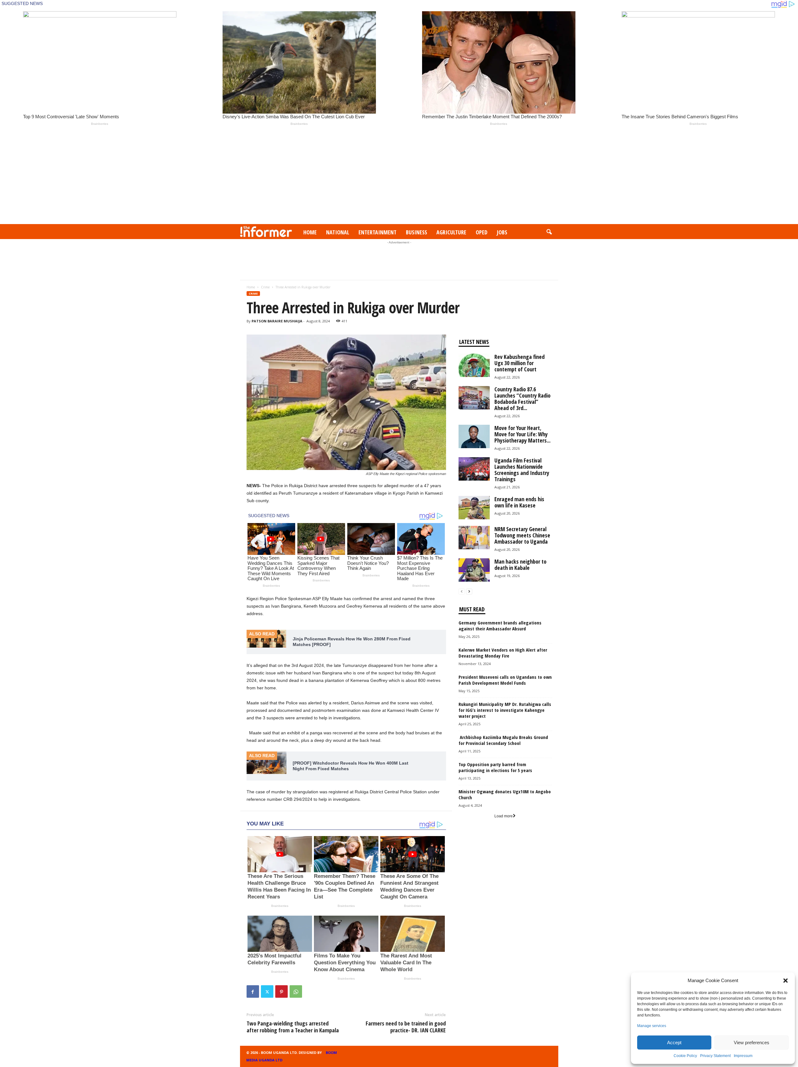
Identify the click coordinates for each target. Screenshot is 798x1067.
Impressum (743, 1056)
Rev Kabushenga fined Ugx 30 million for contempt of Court (519, 363)
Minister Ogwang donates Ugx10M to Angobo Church (505, 794)
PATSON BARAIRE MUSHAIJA (277, 321)
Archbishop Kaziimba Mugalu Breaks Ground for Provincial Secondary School (503, 740)
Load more (503, 816)
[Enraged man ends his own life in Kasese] (474, 507)
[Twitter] (267, 991)
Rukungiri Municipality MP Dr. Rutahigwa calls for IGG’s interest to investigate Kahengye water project (505, 710)
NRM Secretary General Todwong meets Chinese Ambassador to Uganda (522, 535)
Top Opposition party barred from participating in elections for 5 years (495, 767)
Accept (674, 1042)
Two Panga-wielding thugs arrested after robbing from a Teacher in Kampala (293, 1027)
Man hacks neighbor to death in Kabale (520, 564)
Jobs (502, 232)
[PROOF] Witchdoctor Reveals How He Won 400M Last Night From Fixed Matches (350, 766)
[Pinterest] (281, 991)
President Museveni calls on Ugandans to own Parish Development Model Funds (505, 680)
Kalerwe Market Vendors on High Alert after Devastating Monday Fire (503, 653)
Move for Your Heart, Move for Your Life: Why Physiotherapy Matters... (522, 434)
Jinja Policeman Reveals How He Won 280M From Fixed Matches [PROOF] (352, 641)
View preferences (751, 1042)
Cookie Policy (685, 1056)
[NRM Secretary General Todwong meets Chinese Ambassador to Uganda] (474, 537)
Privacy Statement (715, 1056)
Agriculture (451, 232)
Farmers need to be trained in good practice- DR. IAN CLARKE (406, 1027)
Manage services (651, 1026)
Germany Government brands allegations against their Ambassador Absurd (500, 625)
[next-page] (469, 591)
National (337, 232)
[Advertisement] (399, 177)
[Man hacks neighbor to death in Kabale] (474, 570)
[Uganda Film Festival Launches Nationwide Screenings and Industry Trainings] (474, 469)
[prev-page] (462, 591)
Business (416, 232)
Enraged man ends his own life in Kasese (519, 502)
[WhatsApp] (296, 991)
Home (310, 232)
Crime (265, 287)
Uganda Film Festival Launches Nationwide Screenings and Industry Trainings (521, 470)
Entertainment (377, 232)
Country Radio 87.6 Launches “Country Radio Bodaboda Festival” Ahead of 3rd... (522, 398)
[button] (785, 980)
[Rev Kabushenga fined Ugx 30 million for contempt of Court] (474, 365)
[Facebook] (253, 991)
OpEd (482, 232)
